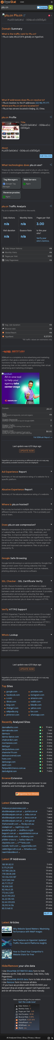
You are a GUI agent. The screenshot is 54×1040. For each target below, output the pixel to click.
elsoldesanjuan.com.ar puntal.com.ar (19, 811)
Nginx (28, 184)
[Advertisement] (27, 69)
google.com (11, 691)
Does (27, 524)
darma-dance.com (10, 737)
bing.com (10, 705)
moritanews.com (9, 743)
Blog (24, 1038)
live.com (34, 711)
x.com (9, 698)
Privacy (31, 1038)
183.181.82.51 (8, 864)
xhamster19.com (9, 752)
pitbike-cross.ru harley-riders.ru (17, 839)
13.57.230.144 (8, 880)
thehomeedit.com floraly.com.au (18, 824)
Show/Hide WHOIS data (17, 979)
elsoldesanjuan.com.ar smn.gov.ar (18, 821)
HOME (22, 2)
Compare (43, 7)
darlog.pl (6, 746)
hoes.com (6, 759)
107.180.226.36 (8, 871)
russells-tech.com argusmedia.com (19, 846)
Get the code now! (27, 1002)
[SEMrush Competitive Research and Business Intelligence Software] (13, 352)
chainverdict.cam (10, 740)
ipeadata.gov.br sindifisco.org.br (18, 830)
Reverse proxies (11, 192)
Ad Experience (27, 471)
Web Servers (30, 179)
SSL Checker (27, 581)
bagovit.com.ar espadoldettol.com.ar (20, 833)
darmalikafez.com (10, 727)
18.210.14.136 (8, 905)
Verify (27, 609)
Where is (27, 504)
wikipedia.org (12, 711)
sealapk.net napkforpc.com (15, 827)
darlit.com (6, 765)
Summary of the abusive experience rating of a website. (25, 494)
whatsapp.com (37, 715)
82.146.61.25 (7, 889)
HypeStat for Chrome (29, 794)
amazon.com (36, 698)
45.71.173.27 (7, 883)
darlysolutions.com (10, 749)
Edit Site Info (46, 156)
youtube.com (37, 691)
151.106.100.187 (9, 877)
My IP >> (48, 913)
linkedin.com (36, 705)
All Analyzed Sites (14, 1038)
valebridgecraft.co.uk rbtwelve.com (19, 849)
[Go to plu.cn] (24, 15)
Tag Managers (10, 179)
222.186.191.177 (42, 103)
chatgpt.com (12, 708)
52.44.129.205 (8, 902)
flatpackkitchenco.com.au (13, 768)
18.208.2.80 (7, 886)
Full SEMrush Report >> (43, 437)
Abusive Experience (27, 489)
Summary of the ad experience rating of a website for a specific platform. (25, 478)
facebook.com (13, 695)
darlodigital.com (9, 771)
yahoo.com (36, 708)
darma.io (6, 733)
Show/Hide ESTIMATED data (20, 971)
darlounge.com (8, 762)
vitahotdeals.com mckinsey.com (18, 836)
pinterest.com (12, 715)
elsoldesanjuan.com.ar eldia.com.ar (19, 814)
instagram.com (37, 695)
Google (27, 558)
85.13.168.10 (7, 908)
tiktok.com (11, 701)
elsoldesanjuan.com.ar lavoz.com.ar (19, 817)
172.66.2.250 (8, 893)
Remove (10, 982)
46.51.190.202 (8, 896)
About (37, 1038)
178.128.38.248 (8, 874)
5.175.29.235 (7, 867)
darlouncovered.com (11, 755)
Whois (27, 634)
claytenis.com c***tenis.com (16, 843)
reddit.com (36, 701)
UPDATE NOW (27, 451)
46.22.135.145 (8, 899)
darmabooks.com (10, 730)
